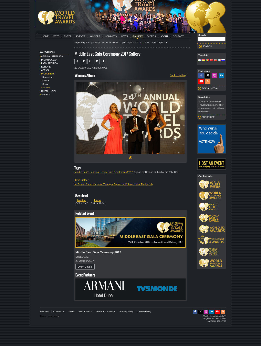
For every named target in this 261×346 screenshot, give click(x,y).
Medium (81, 200)
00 (82, 42)
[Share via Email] (97, 61)
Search (45, 94)
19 (148, 42)
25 (165, 42)
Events (80, 36)
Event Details (85, 266)
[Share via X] (83, 61)
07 (107, 42)
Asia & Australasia (52, 56)
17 (141, 42)
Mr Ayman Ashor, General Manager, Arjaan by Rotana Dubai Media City (113, 184)
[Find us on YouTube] (201, 81)
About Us (44, 311)
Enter (68, 36)
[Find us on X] (207, 75)
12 (124, 42)
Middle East (48, 73)
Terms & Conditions (105, 311)
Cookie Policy (144, 311)
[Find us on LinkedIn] (221, 75)
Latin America (49, 63)
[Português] (207, 60)
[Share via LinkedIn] (90, 61)
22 (155, 42)
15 (134, 42)
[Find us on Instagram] (214, 75)
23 (158, 42)
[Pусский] (223, 60)
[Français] (219, 60)
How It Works (85, 311)
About (164, 36)
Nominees (111, 36)
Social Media (210, 88)
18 (145, 42)
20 (151, 42)
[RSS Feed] (207, 81)
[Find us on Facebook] (201, 75)
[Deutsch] (215, 60)
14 (131, 42)
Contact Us (58, 311)
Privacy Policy (126, 311)
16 (138, 42)
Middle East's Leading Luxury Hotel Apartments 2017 (103, 172)
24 (162, 42)
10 (117, 42)
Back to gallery (178, 75)
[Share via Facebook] (77, 61)
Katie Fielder (81, 180)
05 (100, 42)
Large (97, 200)
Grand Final (48, 91)
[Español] (203, 60)
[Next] (130, 155)
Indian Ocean (49, 60)
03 (93, 42)
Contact (178, 36)
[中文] (211, 60)
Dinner (45, 80)
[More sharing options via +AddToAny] (103, 61)
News (124, 36)
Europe (46, 66)
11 (120, 42)
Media (71, 311)
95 (75, 42)
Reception (47, 77)
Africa (45, 70)
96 (79, 42)
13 (127, 42)
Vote (56, 36)
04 (96, 42)
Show (45, 84)
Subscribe (208, 117)
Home (45, 36)
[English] (199, 60)
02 (89, 42)
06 (103, 42)
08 (110, 42)
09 (114, 42)
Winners (95, 36)
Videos (151, 36)
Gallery (138, 36)
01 (86, 42)
